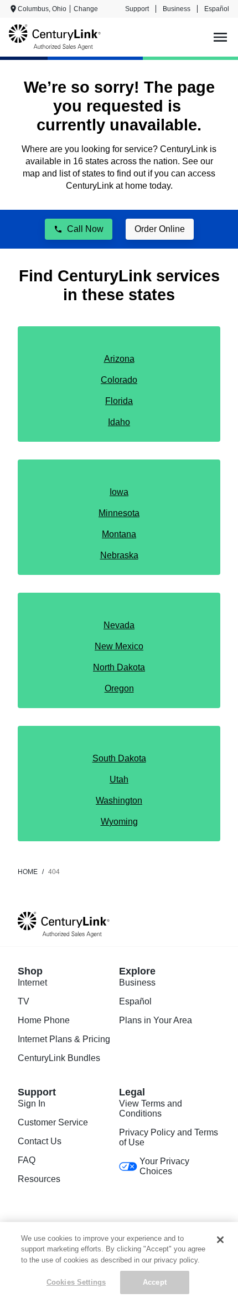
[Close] (220, 1240)
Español (216, 9)
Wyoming (119, 821)
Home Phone (44, 1020)
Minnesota (119, 513)
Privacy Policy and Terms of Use (168, 1137)
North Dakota (119, 667)
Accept (155, 1282)
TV (23, 1001)
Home (28, 872)
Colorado (119, 380)
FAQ (26, 1160)
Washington (119, 800)
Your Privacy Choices (164, 1166)
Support (137, 9)
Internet (32, 982)
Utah (119, 779)
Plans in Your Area (155, 1020)
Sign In (31, 1103)
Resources (39, 1179)
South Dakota (119, 758)
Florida (119, 401)
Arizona (119, 358)
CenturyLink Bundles (59, 1058)
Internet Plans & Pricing (64, 1039)
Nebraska (119, 555)
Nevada (119, 625)
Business (176, 9)
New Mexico (119, 646)
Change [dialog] (86, 9)
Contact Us (39, 1141)
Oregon (119, 688)
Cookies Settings (76, 1282)
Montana (119, 534)
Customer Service (53, 1122)
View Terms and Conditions (150, 1108)
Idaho (119, 422)
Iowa (119, 492)
